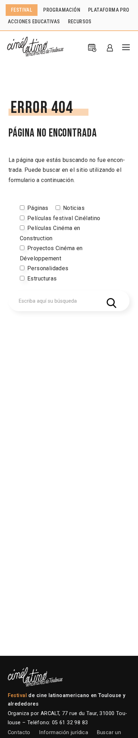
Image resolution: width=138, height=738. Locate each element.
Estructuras (42, 278)
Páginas (37, 208)
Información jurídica (63, 733)
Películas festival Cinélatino (63, 218)
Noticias (74, 208)
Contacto (19, 733)
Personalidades (48, 268)
